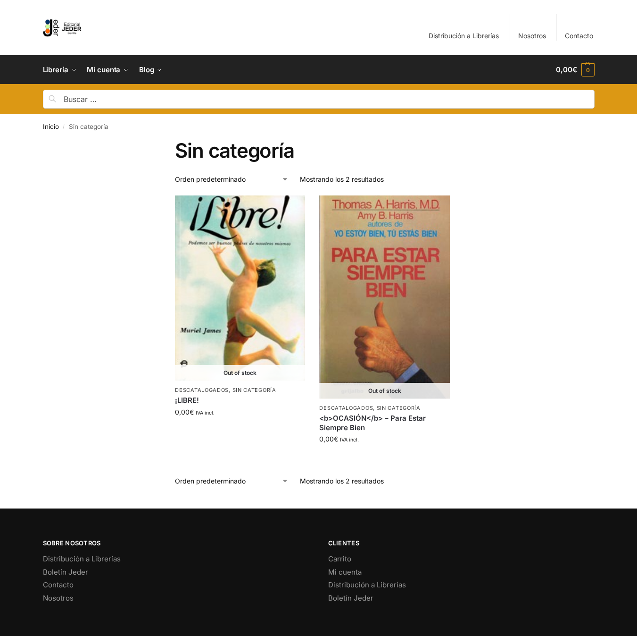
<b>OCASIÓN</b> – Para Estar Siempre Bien (372, 423)
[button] (575, 70)
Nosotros (532, 36)
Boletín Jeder (65, 572)
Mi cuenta (345, 572)
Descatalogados (202, 390)
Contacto (579, 36)
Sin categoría (254, 390)
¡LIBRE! (187, 400)
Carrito (339, 558)
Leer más (240, 432)
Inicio (51, 126)
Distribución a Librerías (464, 36)
